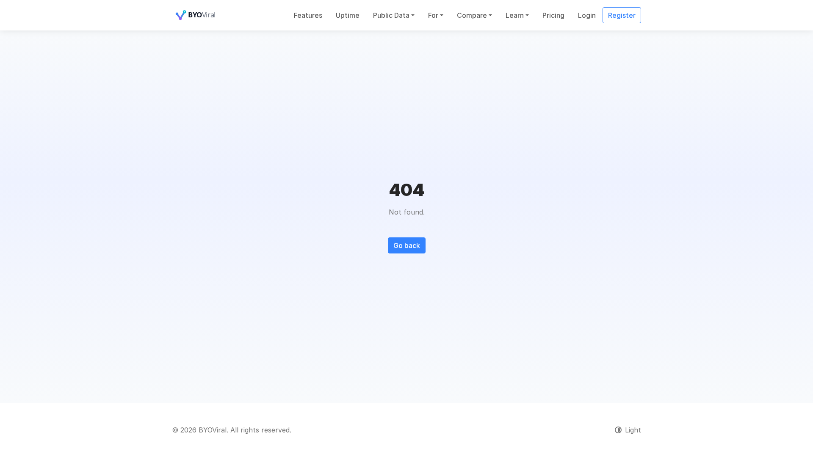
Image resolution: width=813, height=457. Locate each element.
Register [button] (622, 15)
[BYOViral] (206, 15)
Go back (406, 245)
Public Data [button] (391, 15)
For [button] (433, 15)
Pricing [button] (553, 15)
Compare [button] (472, 15)
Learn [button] (515, 15)
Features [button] (308, 15)
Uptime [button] (347, 15)
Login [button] (587, 15)
